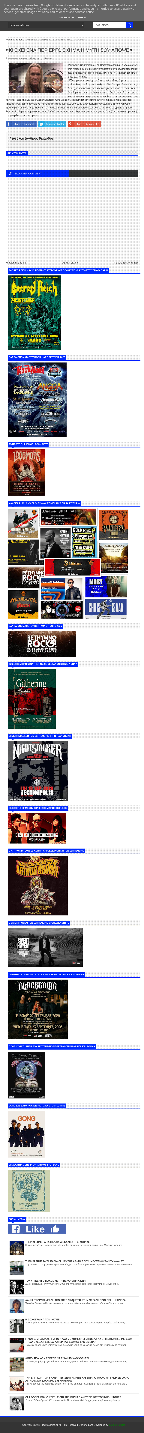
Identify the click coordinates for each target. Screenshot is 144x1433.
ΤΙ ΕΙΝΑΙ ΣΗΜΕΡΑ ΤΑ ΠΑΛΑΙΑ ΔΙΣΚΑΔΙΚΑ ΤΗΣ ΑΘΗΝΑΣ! (57, 1242)
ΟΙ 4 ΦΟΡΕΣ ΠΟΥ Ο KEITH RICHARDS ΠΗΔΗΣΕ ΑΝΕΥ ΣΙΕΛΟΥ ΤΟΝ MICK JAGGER (73, 1397)
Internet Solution (117, 1425)
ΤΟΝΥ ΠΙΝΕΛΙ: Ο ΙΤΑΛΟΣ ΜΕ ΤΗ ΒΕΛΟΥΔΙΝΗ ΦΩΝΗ (55, 1280)
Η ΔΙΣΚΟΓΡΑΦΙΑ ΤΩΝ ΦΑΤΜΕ (42, 1319)
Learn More (66, 17)
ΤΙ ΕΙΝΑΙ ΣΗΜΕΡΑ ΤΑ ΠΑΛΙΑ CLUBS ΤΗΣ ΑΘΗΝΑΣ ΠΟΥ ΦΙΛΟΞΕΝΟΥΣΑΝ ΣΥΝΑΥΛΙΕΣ (74, 1261)
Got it (82, 17)
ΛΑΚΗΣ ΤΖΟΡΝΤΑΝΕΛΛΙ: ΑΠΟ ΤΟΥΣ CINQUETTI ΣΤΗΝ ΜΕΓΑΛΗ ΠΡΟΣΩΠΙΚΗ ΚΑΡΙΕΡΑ (75, 1300)
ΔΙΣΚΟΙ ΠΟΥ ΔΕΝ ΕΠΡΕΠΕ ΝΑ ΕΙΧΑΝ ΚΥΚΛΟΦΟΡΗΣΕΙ (57, 1358)
